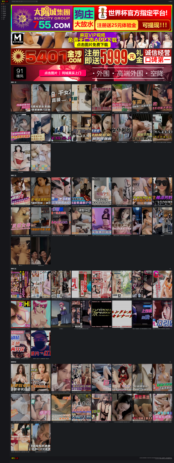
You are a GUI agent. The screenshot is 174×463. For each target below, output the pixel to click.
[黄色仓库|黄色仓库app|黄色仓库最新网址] (4, 1)
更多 (170, 82)
